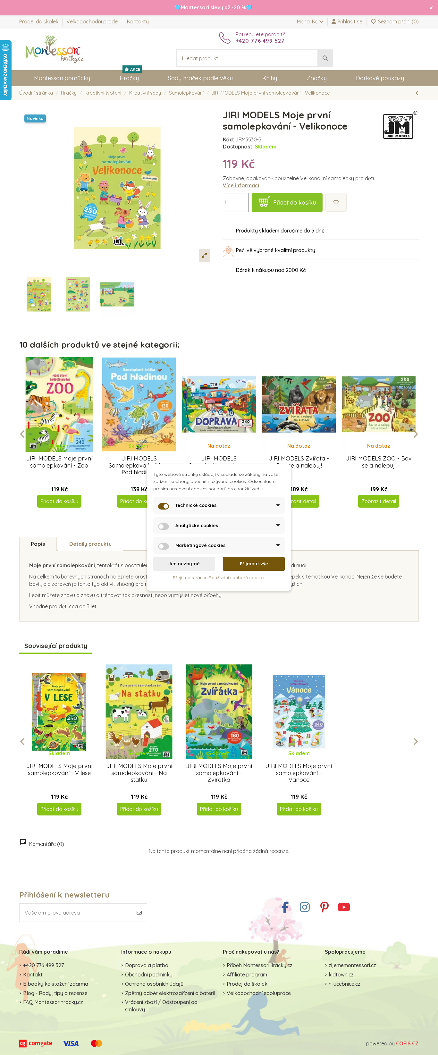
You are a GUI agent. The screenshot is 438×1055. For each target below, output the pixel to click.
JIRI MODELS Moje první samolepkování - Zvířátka (219, 772)
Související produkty (55, 646)
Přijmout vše (254, 564)
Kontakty (138, 21)
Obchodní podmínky (149, 974)
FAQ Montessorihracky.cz (53, 1002)
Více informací (241, 185)
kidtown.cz (341, 974)
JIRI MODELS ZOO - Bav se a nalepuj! (379, 462)
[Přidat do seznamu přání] (336, 202)
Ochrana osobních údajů (154, 984)
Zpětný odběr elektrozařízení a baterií (170, 993)
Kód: (228, 139)
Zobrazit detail (299, 501)
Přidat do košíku (294, 202)
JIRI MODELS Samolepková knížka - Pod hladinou (139, 465)
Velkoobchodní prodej (93, 21)
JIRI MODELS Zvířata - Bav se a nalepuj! (299, 462)
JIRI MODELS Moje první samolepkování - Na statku (139, 772)
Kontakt (33, 974)
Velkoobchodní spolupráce (259, 993)
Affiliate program (247, 974)
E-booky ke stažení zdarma (55, 984)
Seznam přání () (398, 21)
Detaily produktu (90, 544)
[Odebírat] (139, 913)
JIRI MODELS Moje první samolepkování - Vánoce (299, 772)
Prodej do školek (39, 21)
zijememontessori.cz (352, 965)
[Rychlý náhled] (64, 452)
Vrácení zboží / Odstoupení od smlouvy (161, 1005)
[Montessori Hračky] (54, 49)
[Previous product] (417, 93)
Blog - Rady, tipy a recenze (55, 993)
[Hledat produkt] (325, 58)
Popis (38, 543)
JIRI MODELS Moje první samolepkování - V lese (59, 769)
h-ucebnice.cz (344, 984)
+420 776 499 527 (43, 965)
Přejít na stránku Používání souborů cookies (219, 577)
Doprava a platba (146, 965)
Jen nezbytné (184, 564)
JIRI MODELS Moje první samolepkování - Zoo (59, 462)
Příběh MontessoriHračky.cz (259, 965)
